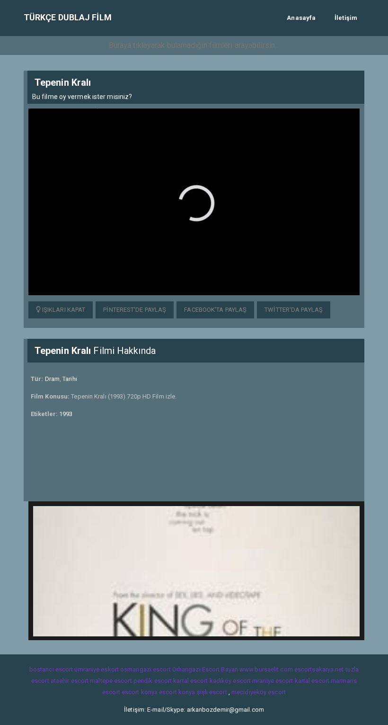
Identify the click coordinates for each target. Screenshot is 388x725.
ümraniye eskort (96, 669)
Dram (52, 378)
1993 (65, 413)
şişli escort (212, 692)
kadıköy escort (230, 680)
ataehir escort (69, 680)
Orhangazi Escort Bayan (205, 669)
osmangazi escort (145, 669)
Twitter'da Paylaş (294, 309)
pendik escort (152, 680)
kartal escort (190, 680)
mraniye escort (272, 680)
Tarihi (69, 378)
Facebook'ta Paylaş (215, 309)
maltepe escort (111, 680)
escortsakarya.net (319, 669)
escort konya (140, 692)
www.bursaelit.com (266, 669)
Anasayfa (301, 17)
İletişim (346, 17)
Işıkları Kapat (63, 309)
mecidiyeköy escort (258, 692)
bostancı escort (51, 669)
